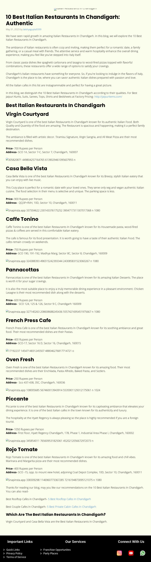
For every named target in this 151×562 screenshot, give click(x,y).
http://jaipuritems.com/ (108, 96)
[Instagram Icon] (119, 553)
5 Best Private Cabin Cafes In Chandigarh (71, 506)
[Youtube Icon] (131, 553)
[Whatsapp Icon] (143, 553)
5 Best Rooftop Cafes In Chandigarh (69, 499)
